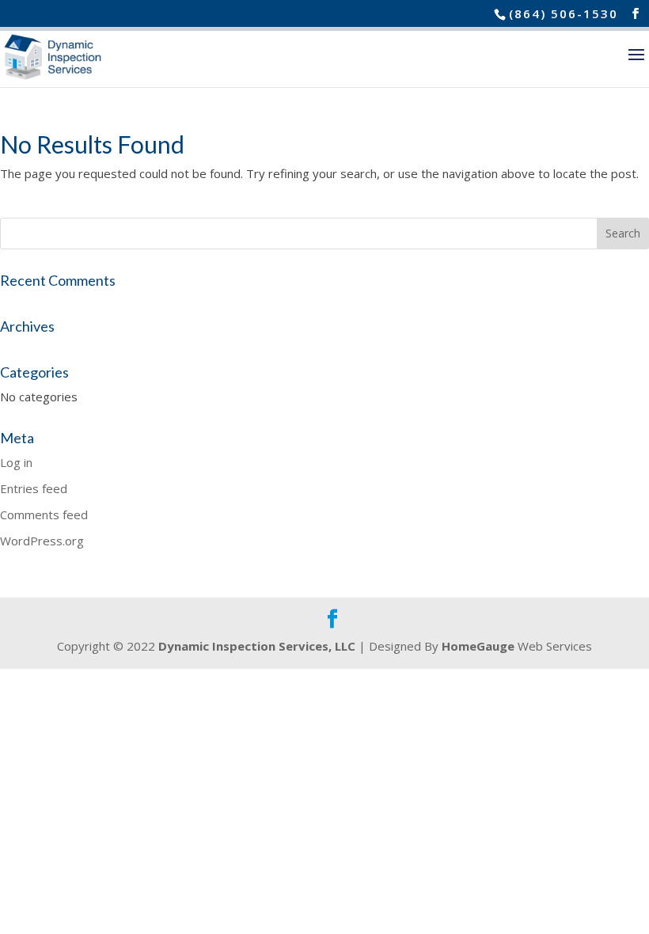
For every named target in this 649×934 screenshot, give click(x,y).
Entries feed (33, 488)
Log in (16, 462)
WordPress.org (42, 541)
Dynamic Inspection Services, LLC (256, 646)
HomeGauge (478, 646)
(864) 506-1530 (563, 13)
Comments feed (44, 514)
